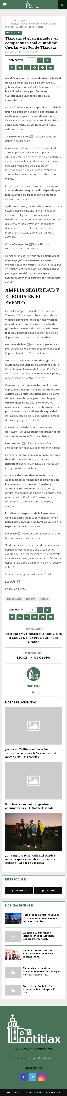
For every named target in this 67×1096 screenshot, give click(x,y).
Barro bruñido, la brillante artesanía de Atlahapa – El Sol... (39, 989)
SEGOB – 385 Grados (33, 657)
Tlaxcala (30, 599)
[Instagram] (42, 1077)
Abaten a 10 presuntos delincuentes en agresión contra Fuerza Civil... (38, 935)
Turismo (44, 599)
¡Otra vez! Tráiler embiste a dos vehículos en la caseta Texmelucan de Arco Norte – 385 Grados (31, 753)
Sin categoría (13, 32)
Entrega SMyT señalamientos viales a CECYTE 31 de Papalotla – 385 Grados (33, 638)
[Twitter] (32, 1077)
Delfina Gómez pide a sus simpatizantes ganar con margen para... (38, 953)
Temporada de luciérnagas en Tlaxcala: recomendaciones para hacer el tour (41, 917)
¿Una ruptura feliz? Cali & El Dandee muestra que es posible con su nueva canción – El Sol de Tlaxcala (30, 859)
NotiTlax (13, 52)
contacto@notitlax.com (41, 1058)
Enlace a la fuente (15, 588)
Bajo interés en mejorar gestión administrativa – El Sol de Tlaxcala (29, 806)
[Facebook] (23, 1077)
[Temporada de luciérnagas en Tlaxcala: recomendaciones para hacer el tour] (13, 918)
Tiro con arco (14, 599)
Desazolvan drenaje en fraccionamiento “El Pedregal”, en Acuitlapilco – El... (42, 971)
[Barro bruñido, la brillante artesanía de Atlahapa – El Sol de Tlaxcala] (13, 990)
